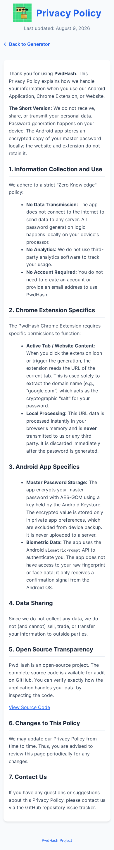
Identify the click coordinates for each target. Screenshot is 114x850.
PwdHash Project (57, 840)
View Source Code (29, 707)
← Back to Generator (27, 44)
